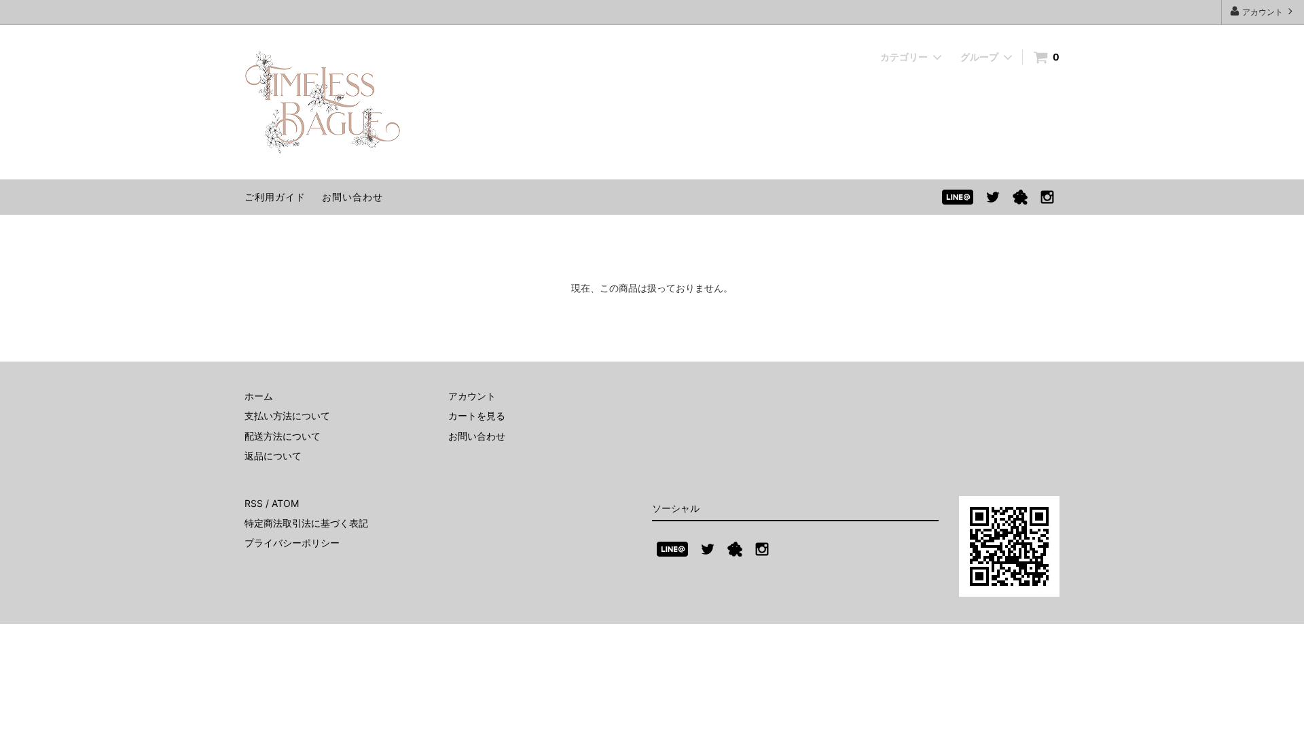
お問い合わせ (352, 197)
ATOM (285, 503)
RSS (253, 503)
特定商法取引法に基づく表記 (306, 523)
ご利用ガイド (275, 197)
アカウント (1262, 12)
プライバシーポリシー (292, 542)
